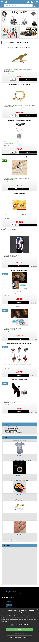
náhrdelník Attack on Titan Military (19, 120)
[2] (14, 24)
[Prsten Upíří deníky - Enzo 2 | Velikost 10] (19, 281)
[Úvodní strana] (6, 2)
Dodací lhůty (9, 604)
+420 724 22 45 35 (12, 591)
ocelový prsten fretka (19, 519)
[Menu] (2, 2)
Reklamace (9, 605)
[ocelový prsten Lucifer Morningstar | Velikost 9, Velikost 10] (19, 390)
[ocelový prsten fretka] (20, 527)
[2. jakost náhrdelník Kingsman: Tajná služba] (20, 467)
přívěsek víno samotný (19, 157)
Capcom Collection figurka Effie (19, 480)
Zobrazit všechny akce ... (10, 539)
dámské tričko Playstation (19, 440)
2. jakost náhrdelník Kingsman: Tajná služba (19, 460)
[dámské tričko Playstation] (20, 448)
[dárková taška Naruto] (19, 204)
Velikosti (8, 602)
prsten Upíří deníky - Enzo (19, 307)
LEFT (4, 18)
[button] (19, 638)
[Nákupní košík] (36, 2)
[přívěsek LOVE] (20, 507)
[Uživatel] (28, 2)
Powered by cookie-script (19, 640)
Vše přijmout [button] (19, 629)
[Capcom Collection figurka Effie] (20, 487)
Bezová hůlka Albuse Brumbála (13, 432)
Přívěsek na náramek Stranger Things (19, 343)
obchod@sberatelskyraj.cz (14, 593)
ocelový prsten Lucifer (19, 379)
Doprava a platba (10, 601)
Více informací (4, 621)
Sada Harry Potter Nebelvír (12, 428)
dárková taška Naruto (19, 193)
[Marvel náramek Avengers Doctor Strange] (19, 94)
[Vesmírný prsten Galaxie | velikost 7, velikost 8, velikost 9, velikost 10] (19, 244)
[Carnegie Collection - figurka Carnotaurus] (19, 58)
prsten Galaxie (19, 234)
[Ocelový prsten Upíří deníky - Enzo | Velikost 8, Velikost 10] (19, 317)
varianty (19, 266)
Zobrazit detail (19, 189)
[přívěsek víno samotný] (19, 167)
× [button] (37, 609)
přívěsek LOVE (19, 500)
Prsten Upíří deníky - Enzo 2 (19, 270)
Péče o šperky (10, 607)
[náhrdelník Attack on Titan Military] (19, 131)
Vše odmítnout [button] (19, 633)
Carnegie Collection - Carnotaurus (19, 47)
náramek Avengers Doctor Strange (19, 84)
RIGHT (35, 18)
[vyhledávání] (32, 2)
